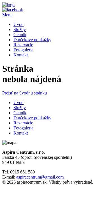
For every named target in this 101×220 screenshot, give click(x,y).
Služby (19, 29)
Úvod (18, 24)
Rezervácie (23, 44)
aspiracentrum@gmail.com (40, 177)
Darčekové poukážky (32, 39)
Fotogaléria (23, 49)
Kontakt (20, 54)
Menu (7, 14)
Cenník (19, 34)
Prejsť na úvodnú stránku (24, 93)
